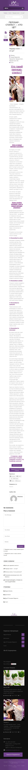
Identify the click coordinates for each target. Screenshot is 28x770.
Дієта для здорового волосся (12, 565)
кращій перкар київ (15, 57)
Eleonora (12, 55)
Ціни (15, 765)
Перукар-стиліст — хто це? (11, 568)
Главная (5, 13)
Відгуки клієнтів (8, 591)
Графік (23, 765)
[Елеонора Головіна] (14, 3)
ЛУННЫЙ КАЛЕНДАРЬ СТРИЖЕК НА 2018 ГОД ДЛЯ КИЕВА (13, 580)
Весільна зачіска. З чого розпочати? (13, 571)
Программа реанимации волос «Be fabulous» (13, 576)
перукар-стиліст (19, 59)
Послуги (10, 765)
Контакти (15, 766)
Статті (10, 13)
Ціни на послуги (17, 465)
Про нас (5, 765)
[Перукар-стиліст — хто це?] (6, 32)
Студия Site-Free (14, 763)
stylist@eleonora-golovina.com (13, 750)
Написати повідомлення (13, 754)
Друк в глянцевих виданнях (11, 598)
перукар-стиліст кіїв (13, 60)
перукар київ (12, 59)
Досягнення (8, 594)
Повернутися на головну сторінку (17, 470)
